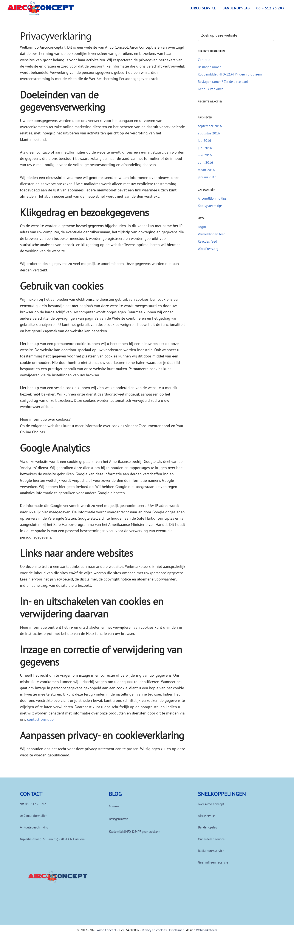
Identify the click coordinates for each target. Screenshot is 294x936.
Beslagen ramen (209, 67)
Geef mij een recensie (213, 862)
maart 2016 (206, 170)
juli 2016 (204, 140)
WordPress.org (208, 248)
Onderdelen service (211, 839)
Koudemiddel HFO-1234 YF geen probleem (230, 74)
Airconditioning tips (212, 198)
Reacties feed (207, 241)
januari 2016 (207, 177)
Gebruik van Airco (210, 89)
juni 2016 (205, 148)
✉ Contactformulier (33, 816)
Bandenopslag (207, 827)
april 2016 (205, 162)
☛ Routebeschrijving (34, 827)
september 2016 (210, 126)
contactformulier (41, 719)
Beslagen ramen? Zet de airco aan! (223, 81)
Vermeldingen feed (212, 234)
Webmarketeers (206, 930)
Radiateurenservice (211, 851)
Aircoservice (206, 816)
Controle (204, 59)
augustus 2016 (209, 133)
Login (202, 227)
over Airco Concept (211, 804)
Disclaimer (176, 930)
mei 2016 (205, 155)
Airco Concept (106, 930)
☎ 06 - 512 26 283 (33, 804)
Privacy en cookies (154, 930)
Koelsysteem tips (210, 205)
